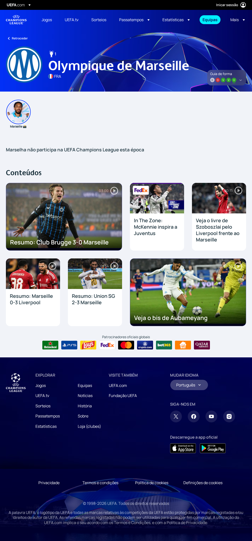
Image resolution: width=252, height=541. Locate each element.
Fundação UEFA (123, 395)
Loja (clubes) (89, 426)
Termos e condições (100, 482)
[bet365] (164, 345)
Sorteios (42, 406)
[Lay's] (88, 345)
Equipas (85, 385)
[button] (134, 19)
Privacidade (49, 482)
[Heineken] (50, 345)
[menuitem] (47, 19)
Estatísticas (46, 426)
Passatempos (47, 416)
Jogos (40, 385)
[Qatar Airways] (202, 345)
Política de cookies (151, 482)
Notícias (85, 395)
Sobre (83, 416)
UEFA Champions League (16, 19)
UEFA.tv (42, 395)
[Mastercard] (126, 345)
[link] (46, 19)
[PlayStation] (69, 345)
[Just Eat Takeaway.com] (183, 345)
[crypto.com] (145, 345)
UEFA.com (118, 385)
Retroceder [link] (20, 38)
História (85, 406)
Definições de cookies (202, 482)
